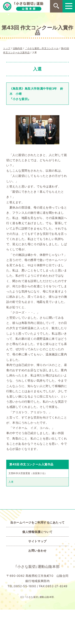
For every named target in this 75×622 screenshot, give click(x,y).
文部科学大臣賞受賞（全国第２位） (28, 473)
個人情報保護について (37, 531)
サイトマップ (37, 541)
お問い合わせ (37, 550)
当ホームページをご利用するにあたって (37, 522)
